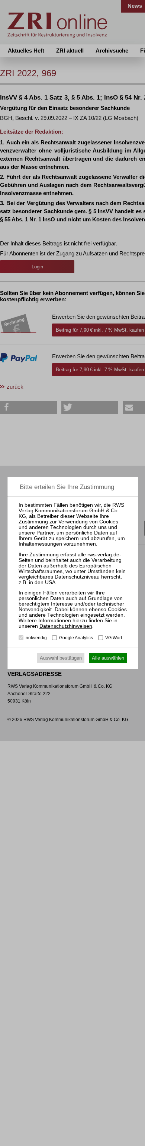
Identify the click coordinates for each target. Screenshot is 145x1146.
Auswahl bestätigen (61, 658)
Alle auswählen (108, 658)
